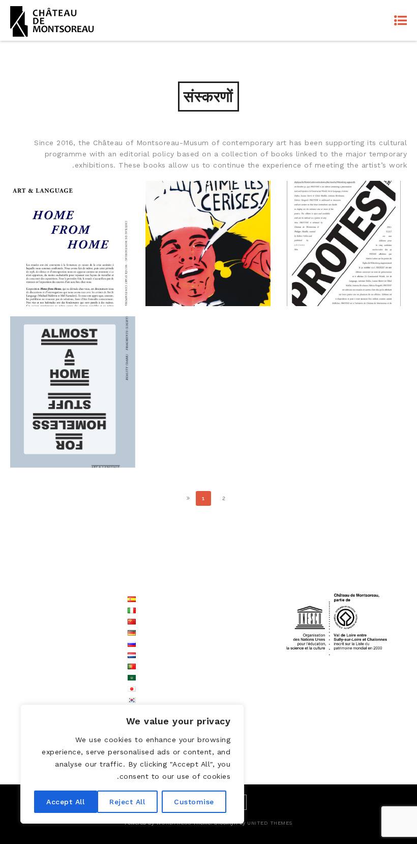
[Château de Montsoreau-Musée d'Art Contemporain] (52, 20)
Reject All (127, 802)
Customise (194, 802)
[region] (132, 764)
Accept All (65, 802)
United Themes (269, 823)
